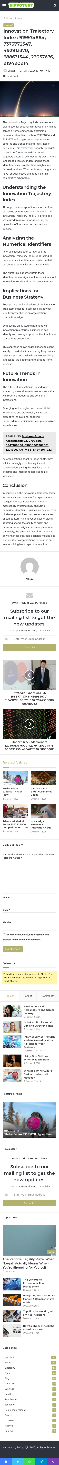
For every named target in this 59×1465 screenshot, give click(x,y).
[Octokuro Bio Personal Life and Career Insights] (12, 1027)
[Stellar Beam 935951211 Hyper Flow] (15, 778)
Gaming (9, 1431)
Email (6, 910)
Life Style (10, 1383)
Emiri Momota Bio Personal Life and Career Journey (39, 1010)
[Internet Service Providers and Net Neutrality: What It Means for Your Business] (12, 1041)
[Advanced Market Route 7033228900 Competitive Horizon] (15, 811)
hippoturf (18, 18)
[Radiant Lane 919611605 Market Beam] (43, 778)
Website (7, 922)
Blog (7, 1378)
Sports (8, 1415)
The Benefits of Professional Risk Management (33, 1283)
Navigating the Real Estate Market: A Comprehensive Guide (39, 1299)
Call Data (9, 1420)
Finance (9, 1425)
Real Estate (11, 1399)
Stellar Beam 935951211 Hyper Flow (12, 791)
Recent (28, 995)
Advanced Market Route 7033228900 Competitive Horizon (15, 824)
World (7, 1362)
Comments (47, 995)
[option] (29, 1120)
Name (6, 897)
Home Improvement (15, 1410)
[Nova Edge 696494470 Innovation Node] (43, 811)
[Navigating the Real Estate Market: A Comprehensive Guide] (12, 1300)
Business (9, 1389)
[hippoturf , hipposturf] (21, 5)
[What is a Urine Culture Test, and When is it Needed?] (12, 1075)
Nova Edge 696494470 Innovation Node (41, 824)
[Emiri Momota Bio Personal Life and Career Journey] (12, 1011)
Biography (10, 1367)
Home (8, 18)
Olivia (10, 71)
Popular (9, 995)
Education (10, 1404)
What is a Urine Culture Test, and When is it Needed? (38, 1074)
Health (8, 1394)
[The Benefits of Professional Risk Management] (12, 1284)
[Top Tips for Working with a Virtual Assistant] (12, 1316)
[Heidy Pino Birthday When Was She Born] (12, 1061)
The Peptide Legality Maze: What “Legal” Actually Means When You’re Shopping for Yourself (28, 1263)
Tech (7, 1373)
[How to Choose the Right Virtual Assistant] (12, 1330)
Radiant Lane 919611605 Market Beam (41, 791)
